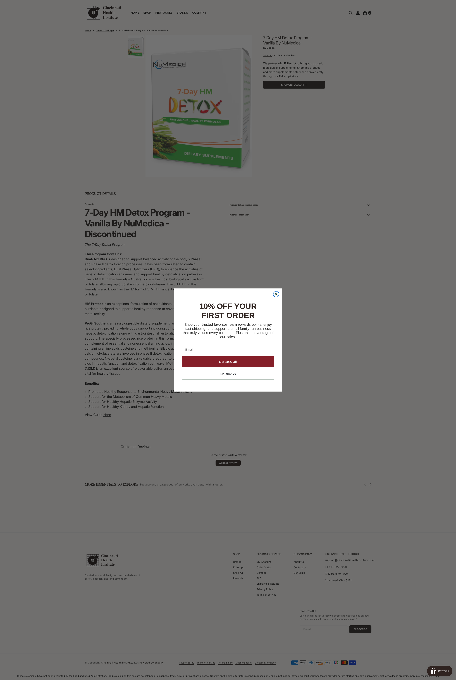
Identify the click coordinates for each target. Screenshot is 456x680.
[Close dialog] (276, 294)
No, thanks (228, 374)
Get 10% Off (228, 362)
